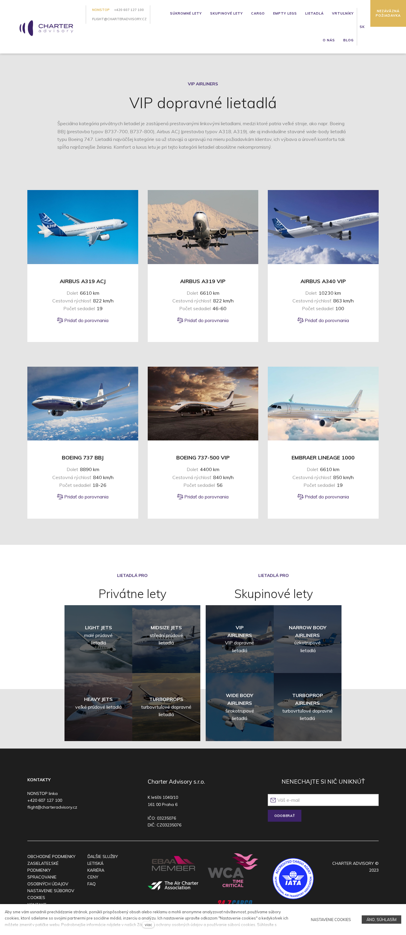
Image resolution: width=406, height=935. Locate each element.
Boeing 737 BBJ (83, 457)
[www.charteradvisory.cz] (44, 26)
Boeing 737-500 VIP (203, 457)
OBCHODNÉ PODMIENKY (51, 856)
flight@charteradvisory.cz (119, 19)
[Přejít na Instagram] (43, 823)
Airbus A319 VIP (203, 281)
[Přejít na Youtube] (54, 823)
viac (148, 924)
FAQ (91, 884)
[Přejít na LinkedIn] (66, 823)
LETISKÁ (95, 863)
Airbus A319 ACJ (83, 281)
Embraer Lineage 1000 (323, 457)
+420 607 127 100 (129, 10)
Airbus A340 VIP (323, 281)
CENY (92, 877)
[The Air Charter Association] (173, 885)
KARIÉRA (95, 870)
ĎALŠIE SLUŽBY (102, 856)
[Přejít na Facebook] (32, 823)
